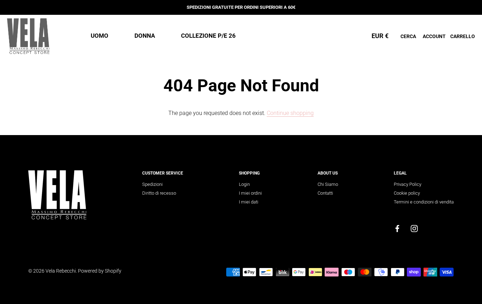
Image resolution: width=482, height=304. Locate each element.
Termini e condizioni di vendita (424, 202)
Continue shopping (290, 113)
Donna (144, 35)
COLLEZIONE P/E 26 (208, 35)
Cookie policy (407, 193)
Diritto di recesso (159, 193)
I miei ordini (250, 193)
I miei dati (248, 202)
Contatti (325, 193)
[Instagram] (414, 228)
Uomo (99, 35)
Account (434, 36)
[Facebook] (397, 228)
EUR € (380, 35)
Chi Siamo (328, 184)
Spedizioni (152, 184)
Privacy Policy (407, 184)
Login (244, 184)
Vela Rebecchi (61, 271)
